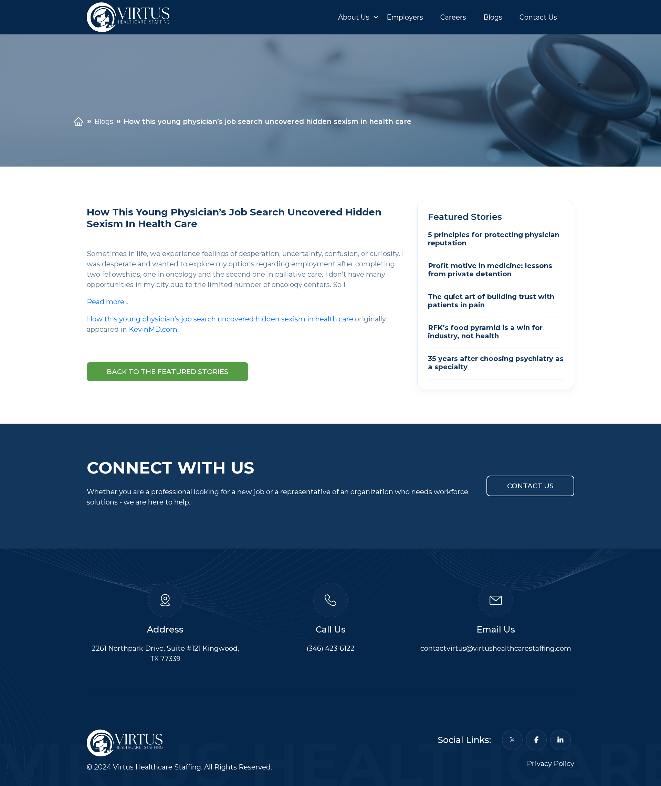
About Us (353, 17)
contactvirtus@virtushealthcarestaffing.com (495, 648)
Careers (453, 17)
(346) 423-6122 (331, 648)
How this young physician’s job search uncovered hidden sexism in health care (220, 319)
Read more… (107, 302)
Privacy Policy (550, 764)
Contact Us (538, 17)
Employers (405, 17)
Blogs (492, 17)
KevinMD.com (153, 329)
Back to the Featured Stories (167, 372)
